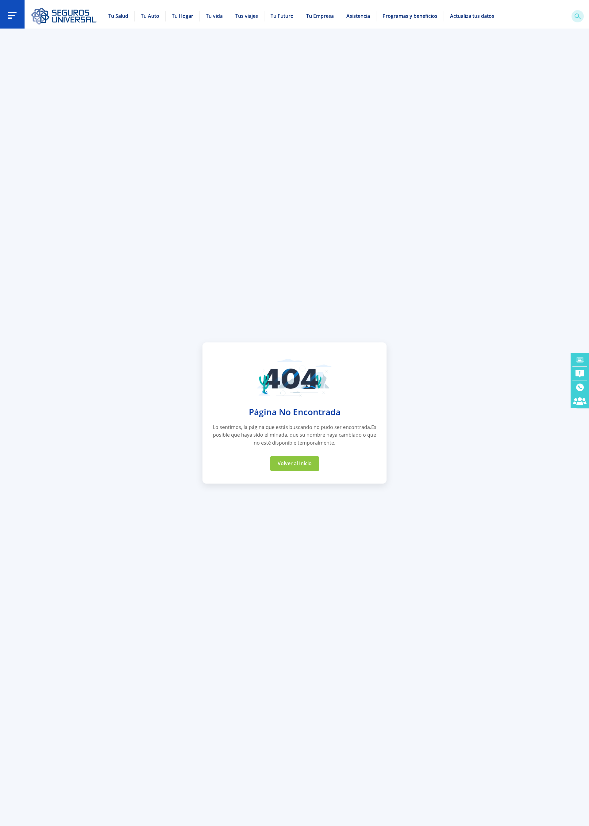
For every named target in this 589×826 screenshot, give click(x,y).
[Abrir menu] (12, 15)
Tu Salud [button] (118, 16)
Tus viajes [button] (246, 16)
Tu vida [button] (214, 16)
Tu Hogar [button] (182, 16)
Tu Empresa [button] (320, 16)
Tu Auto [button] (150, 16)
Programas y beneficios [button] (410, 16)
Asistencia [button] (358, 16)
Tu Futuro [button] (282, 16)
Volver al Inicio (295, 463)
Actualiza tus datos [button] (472, 16)
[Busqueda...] (578, 16)
